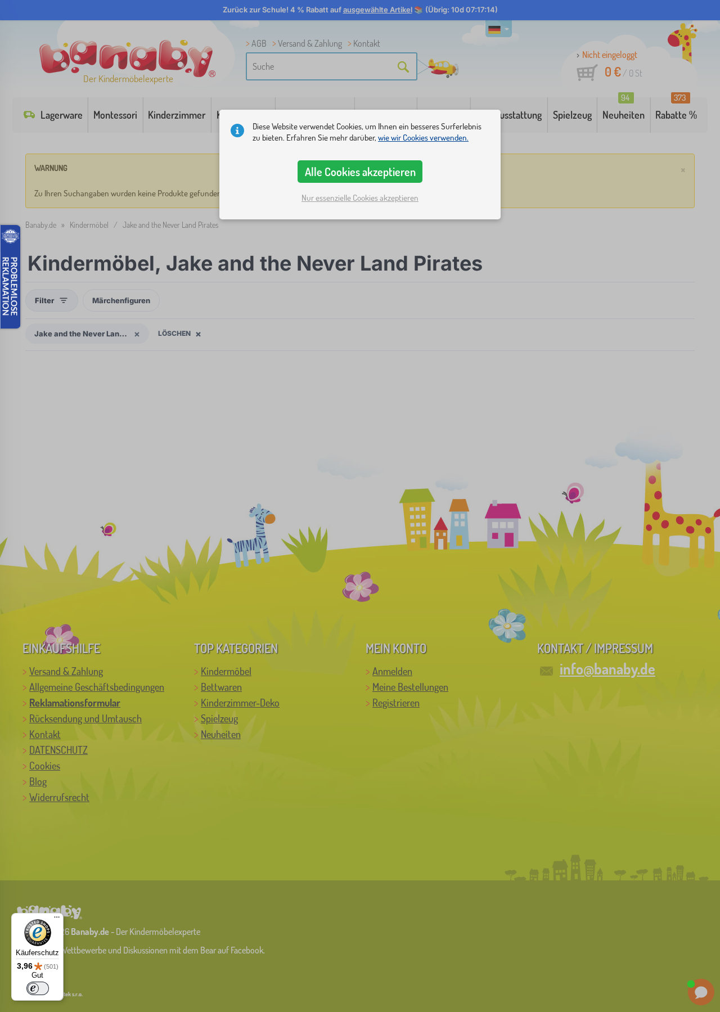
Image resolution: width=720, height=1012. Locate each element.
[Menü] (57, 919)
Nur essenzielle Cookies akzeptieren (360, 197)
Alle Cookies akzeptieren (360, 171)
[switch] (37, 988)
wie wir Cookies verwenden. (423, 137)
